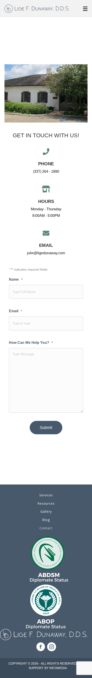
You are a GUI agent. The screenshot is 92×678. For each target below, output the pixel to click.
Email (15, 311)
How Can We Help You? (31, 342)
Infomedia (58, 668)
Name (15, 279)
